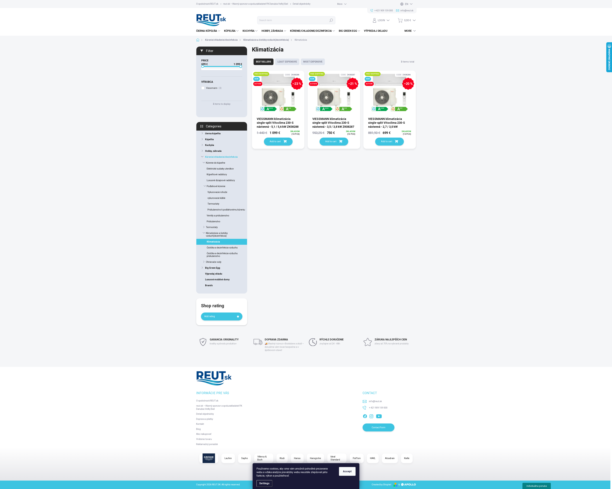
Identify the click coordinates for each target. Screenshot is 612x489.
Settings (264, 483)
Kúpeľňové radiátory (217, 174)
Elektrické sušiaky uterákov (220, 168)
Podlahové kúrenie (216, 186)
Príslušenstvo (213, 221)
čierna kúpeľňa (213, 133)
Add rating (209, 316)
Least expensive (287, 61)
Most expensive (312, 61)
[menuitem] (208, 31)
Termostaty (213, 203)
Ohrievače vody (213, 262)
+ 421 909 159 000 (378, 407)
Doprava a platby (204, 419)
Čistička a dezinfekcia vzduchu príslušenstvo (222, 254)
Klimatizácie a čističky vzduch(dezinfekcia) (217, 234)
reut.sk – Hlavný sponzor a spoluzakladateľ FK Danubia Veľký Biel (255, 4)
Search (331, 20)
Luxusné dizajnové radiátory (221, 180)
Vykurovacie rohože (217, 192)
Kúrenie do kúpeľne (215, 163)
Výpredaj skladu (213, 273)
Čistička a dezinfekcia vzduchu (222, 247)
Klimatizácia (213, 241)
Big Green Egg (212, 268)
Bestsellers (263, 61)
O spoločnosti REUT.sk (207, 4)
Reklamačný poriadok (207, 444)
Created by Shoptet (381, 484)
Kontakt (200, 424)
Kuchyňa (209, 145)
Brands (209, 285)
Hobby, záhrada (213, 151)
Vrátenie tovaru (204, 439)
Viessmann (213, 88)
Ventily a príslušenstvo (218, 215)
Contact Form (378, 427)
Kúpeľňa (209, 139)
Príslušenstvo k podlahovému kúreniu (226, 209)
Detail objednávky (301, 4)
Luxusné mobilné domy (217, 279)
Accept (347, 471)
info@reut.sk (375, 401)
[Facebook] (365, 415)
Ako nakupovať (203, 434)
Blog (198, 429)
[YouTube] (378, 415)
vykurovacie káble (216, 198)
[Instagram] (371, 415)
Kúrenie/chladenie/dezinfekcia (221, 157)
